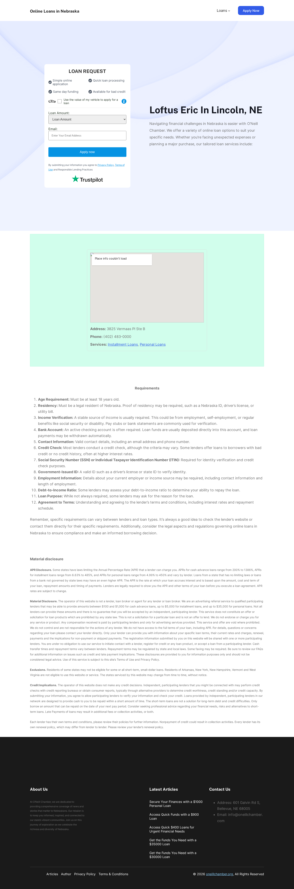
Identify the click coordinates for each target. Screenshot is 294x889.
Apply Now (251, 11)
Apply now (87, 152)
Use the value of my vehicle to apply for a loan (91, 101)
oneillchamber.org (219, 874)
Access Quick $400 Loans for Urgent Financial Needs (171, 829)
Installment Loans (123, 344)
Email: (52, 129)
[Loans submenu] (229, 10)
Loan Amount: (58, 113)
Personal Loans (153, 344)
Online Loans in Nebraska (54, 11)
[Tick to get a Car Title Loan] (124, 101)
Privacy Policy (106, 164)
